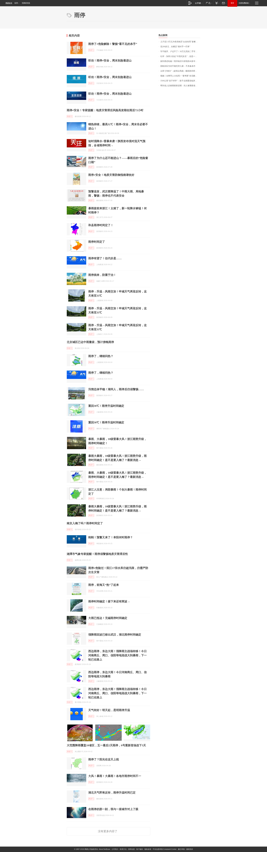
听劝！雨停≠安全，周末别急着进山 (110, 60)
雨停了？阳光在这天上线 (103, 759)
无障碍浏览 (26, 3)
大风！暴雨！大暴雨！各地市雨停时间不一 (114, 775)
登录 (232, 3)
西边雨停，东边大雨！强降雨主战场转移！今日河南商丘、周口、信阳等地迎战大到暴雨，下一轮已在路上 (117, 655)
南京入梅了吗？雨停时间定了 (85, 523)
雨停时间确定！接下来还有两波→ (109, 601)
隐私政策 (147, 849)
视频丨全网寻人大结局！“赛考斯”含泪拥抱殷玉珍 (180, 76)
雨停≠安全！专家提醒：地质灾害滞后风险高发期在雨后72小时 (105, 110)
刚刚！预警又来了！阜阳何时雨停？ (110, 537)
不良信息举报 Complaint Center (164, 849)
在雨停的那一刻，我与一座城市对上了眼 (113, 809)
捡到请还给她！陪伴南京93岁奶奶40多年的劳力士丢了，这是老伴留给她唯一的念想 (180, 61)
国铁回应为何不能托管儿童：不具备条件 (177, 66)
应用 (16, 3)
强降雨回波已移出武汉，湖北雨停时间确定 (114, 634)
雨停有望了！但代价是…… (105, 258)
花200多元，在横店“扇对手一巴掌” (175, 47)
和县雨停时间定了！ (100, 225)
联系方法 (123, 849)
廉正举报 (181, 849)
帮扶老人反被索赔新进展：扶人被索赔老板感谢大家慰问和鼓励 (180, 86)
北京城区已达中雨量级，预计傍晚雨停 (90, 342)
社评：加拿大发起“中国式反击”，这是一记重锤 (180, 56)
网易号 (91, 50)
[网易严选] (208, 3)
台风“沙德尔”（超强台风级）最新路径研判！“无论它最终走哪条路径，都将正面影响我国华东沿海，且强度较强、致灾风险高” (180, 71)
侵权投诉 (189, 849)
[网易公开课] (199, 3)
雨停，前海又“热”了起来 (103, 584)
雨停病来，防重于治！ (102, 274)
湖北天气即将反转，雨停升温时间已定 (112, 792)
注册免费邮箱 (244, 3)
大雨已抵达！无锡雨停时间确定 (107, 617)
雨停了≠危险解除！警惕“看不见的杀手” (112, 43)
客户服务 (139, 849)
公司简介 (115, 849)
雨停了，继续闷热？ (100, 356)
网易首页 (9, 3)
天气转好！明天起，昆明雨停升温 (109, 710)
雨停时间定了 (96, 241)
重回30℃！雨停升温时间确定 (106, 405)
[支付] (217, 3)
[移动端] (190, 3)
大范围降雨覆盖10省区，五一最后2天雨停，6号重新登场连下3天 (106, 745)
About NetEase (104, 849)
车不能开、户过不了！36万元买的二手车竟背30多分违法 (180, 51)
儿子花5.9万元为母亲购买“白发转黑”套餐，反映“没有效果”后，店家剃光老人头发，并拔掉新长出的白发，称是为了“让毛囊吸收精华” (180, 42)
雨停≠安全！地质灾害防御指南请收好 (111, 174)
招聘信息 (131, 849)
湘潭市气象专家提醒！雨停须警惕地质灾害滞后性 (97, 553)
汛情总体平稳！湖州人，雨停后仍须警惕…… (116, 389)
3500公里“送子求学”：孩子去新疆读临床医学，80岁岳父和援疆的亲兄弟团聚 (180, 81)
